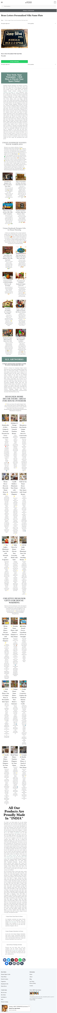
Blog (30, 1001)
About (30, 998)
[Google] (18, 985)
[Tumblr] (10, 985)
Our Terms (31, 1003)
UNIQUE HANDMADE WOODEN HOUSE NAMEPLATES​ (14, 144)
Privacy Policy (32, 1005)
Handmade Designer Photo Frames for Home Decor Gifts (7, 343)
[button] (54, 2)
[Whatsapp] (19, 982)
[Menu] (3, 2)
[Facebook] (4, 982)
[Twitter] (8, 982)
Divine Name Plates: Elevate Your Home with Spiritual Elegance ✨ (5, 646)
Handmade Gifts (4, 1005)
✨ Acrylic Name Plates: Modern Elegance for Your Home (5, 776)
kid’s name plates (12, 942)
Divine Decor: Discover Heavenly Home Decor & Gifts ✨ (5, 497)
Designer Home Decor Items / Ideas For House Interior (14, 404)
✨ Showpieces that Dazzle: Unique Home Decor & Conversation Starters (22, 436)
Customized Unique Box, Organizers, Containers (20, 343)
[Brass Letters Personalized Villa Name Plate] (14, 38)
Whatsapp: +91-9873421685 (28, 10)
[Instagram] (12, 982)
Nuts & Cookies (4, 1001)
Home (2, 20)
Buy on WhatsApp (14, 61)
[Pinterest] (16, 982)
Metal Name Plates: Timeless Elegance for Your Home (14, 776)
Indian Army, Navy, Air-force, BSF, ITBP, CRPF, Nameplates (7, 215)
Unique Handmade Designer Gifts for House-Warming (14, 232)
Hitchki (9, 848)
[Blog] (14, 985)
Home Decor (17, 972)
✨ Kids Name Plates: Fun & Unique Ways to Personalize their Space (5, 710)
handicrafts (20, 849)
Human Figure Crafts (5, 996)
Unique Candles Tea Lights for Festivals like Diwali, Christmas (20, 314)
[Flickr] (6, 985)
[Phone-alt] (23, 982)
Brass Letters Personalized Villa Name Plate (11, 53)
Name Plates (3, 998)
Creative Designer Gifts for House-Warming (14, 612)
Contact (30, 1007)
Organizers (3, 1003)
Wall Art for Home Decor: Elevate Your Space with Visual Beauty (22, 497)
